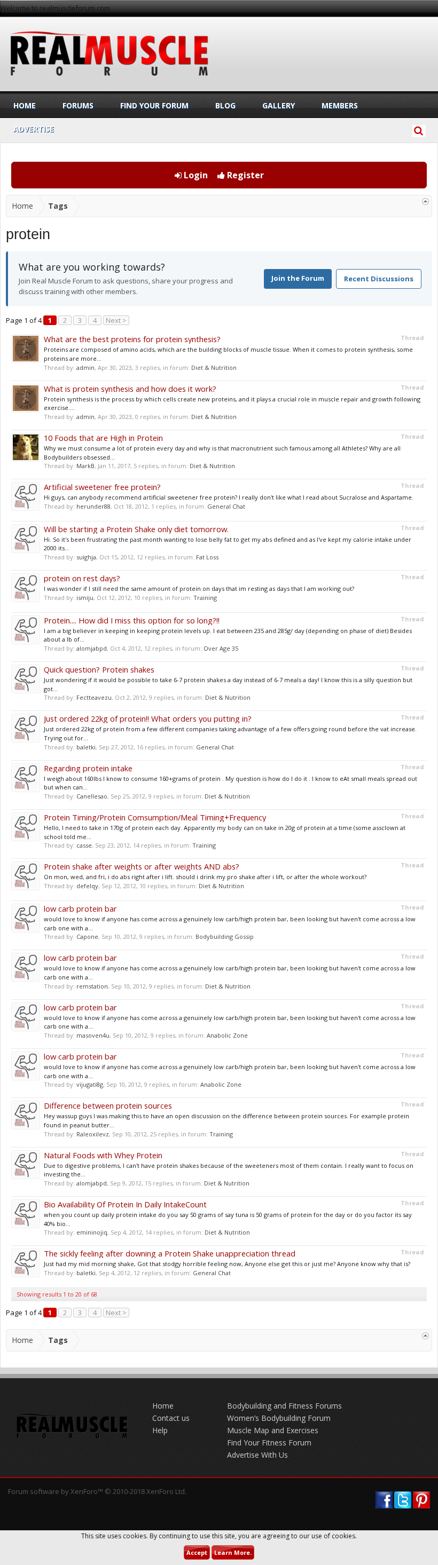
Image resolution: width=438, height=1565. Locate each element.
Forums (77, 105)
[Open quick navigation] (425, 201)
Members (340, 105)
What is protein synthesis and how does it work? (130, 388)
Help (160, 1430)
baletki (86, 747)
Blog (225, 105)
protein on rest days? (82, 578)
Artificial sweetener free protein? (102, 486)
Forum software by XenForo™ (97, 1491)
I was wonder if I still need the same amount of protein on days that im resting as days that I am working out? (199, 588)
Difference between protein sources (108, 1105)
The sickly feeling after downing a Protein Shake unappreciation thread (169, 1253)
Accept (196, 1552)
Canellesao (91, 796)
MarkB (85, 466)
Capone (87, 936)
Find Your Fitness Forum (269, 1442)
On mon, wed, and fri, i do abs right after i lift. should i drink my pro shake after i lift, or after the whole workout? (205, 877)
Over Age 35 (221, 648)
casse (84, 845)
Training (205, 598)
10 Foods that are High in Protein (103, 437)
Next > (116, 320)
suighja (86, 557)
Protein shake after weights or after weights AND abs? (141, 866)
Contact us (171, 1418)
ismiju (84, 598)
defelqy (87, 886)
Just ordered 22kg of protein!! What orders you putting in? (148, 718)
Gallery (278, 105)
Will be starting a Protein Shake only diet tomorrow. (136, 529)
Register (244, 175)
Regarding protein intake (88, 768)
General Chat (226, 506)
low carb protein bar (80, 908)
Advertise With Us (257, 1455)
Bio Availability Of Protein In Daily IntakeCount (125, 1204)
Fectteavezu (94, 697)
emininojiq (91, 1232)
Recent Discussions (378, 278)
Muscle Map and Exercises (272, 1430)
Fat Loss (207, 557)
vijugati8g (89, 1084)
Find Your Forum (154, 105)
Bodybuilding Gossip (224, 936)
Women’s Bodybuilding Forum (279, 1418)
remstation (92, 986)
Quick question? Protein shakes (99, 669)
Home (24, 105)
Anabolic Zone (227, 1035)
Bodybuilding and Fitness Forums (284, 1406)
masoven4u (93, 1035)
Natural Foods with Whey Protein (103, 1155)
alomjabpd (91, 648)
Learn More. (233, 1552)
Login (195, 175)
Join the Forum (297, 278)
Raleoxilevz (92, 1134)
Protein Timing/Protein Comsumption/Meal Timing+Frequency (155, 817)
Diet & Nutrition (214, 367)
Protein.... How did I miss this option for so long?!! (132, 620)
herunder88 (93, 506)
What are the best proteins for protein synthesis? (132, 339)
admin (85, 367)
